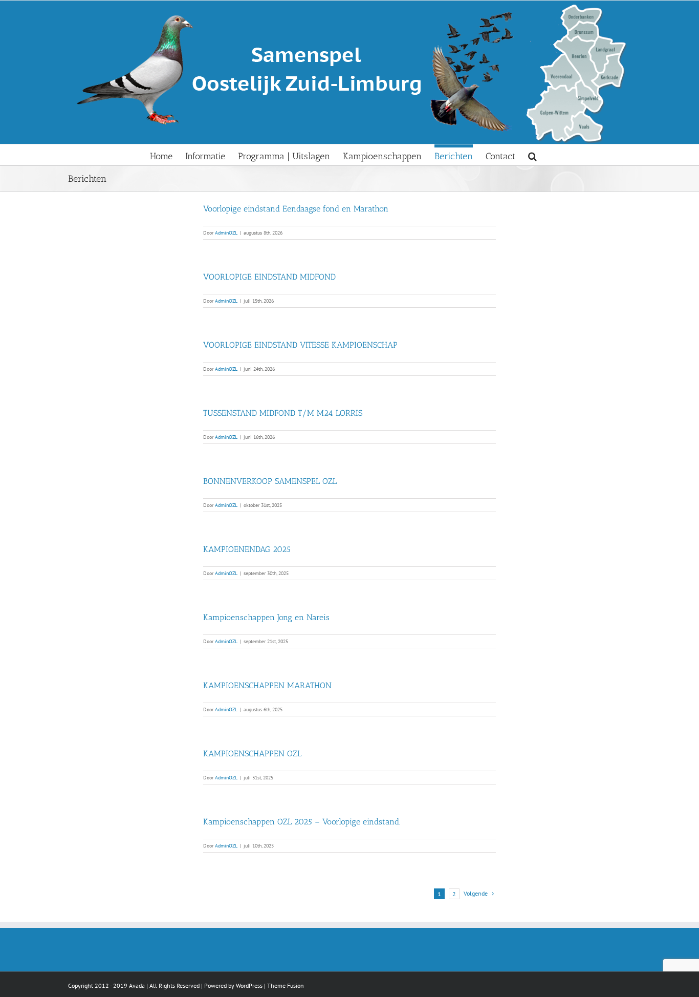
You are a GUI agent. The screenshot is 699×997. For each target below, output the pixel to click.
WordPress (249, 985)
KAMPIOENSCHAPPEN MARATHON (267, 685)
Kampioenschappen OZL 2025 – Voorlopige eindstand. (301, 821)
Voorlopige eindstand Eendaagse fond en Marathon (295, 209)
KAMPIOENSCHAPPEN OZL (252, 753)
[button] (532, 154)
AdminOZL (226, 232)
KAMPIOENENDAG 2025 (247, 549)
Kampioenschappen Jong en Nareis (266, 617)
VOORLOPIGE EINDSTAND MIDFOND (269, 277)
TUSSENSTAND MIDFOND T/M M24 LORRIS (282, 413)
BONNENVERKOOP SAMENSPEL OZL (270, 481)
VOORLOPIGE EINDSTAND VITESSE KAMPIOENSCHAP (300, 345)
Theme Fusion (285, 985)
